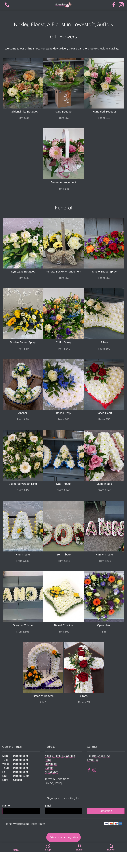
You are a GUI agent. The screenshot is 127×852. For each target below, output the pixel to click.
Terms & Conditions (57, 779)
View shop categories (64, 837)
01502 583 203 (101, 756)
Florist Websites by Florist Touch (25, 823)
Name (6, 805)
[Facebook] (114, 5)
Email (48, 805)
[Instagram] (121, 5)
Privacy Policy (54, 783)
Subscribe (106, 811)
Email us (92, 760)
